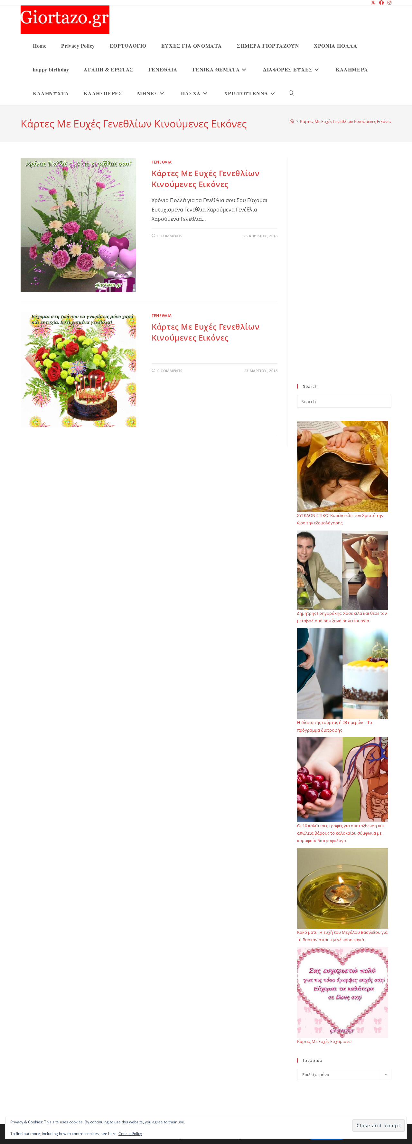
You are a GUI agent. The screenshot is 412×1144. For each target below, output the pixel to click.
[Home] (292, 121)
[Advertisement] (344, 274)
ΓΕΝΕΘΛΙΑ (162, 162)
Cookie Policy (130, 1133)
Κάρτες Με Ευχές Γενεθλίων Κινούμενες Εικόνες (345, 121)
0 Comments (170, 235)
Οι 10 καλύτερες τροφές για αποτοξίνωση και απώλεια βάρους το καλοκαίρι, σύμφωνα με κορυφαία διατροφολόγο (340, 833)
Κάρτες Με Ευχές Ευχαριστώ (324, 1041)
